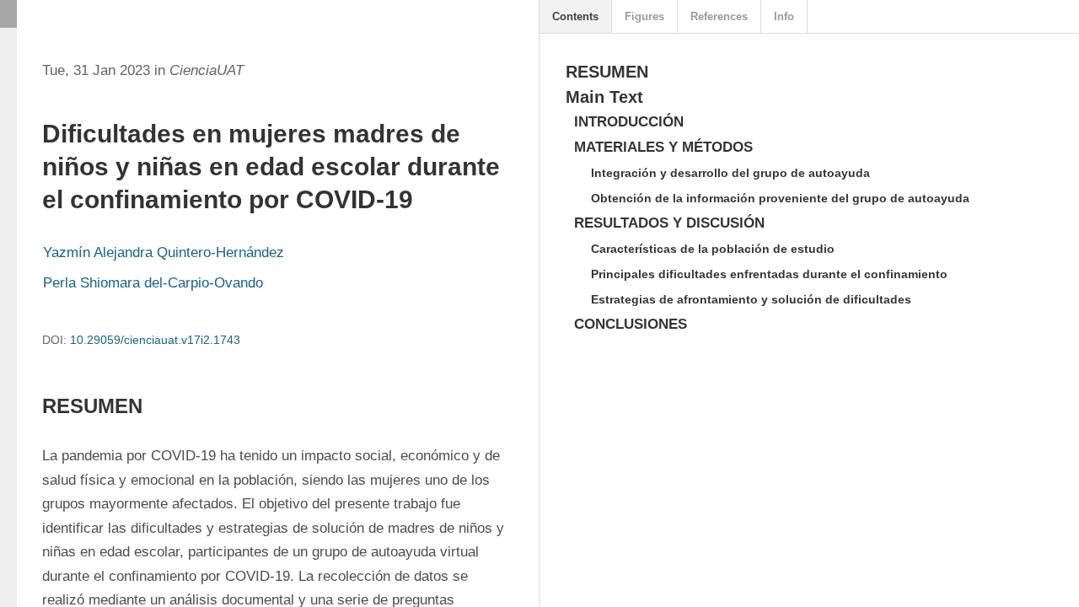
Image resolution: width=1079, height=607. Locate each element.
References (719, 16)
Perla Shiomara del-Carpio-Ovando (153, 283)
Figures (644, 16)
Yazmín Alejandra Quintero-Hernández (163, 252)
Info (784, 16)
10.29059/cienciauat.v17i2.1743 (155, 339)
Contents (575, 16)
